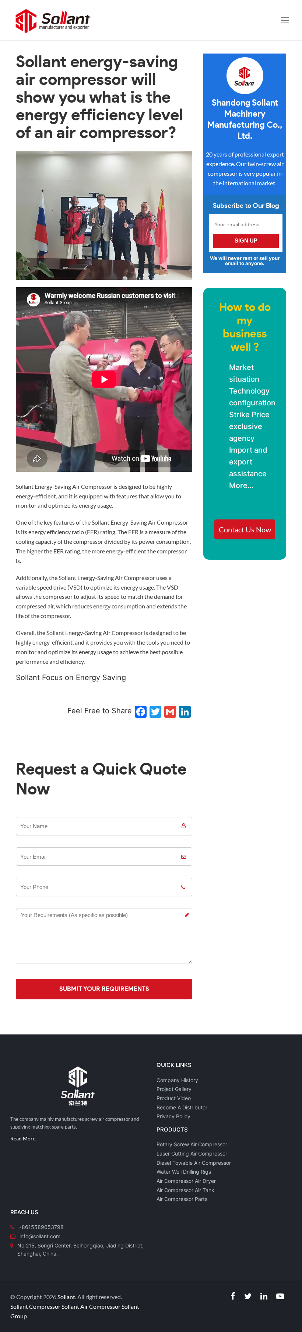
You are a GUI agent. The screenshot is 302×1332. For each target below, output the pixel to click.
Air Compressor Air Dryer (186, 1181)
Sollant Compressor (35, 1306)
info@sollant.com (40, 1236)
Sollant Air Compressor (91, 1306)
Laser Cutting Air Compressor (192, 1153)
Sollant (66, 1296)
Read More (22, 1138)
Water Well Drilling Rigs (184, 1171)
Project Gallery (174, 1089)
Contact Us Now (245, 529)
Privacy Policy (173, 1116)
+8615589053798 (41, 1227)
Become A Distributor (182, 1107)
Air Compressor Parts (182, 1199)
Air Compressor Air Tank (185, 1190)
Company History (177, 1080)
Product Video (174, 1098)
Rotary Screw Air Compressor (192, 1144)
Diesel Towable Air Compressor (194, 1163)
